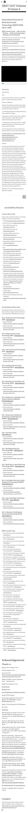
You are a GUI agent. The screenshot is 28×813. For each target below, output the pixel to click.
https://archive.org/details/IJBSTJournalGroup (13, 49)
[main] (14, 8)
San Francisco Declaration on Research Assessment (14, 39)
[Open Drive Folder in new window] (24, 197)
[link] (14, 75)
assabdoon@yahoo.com (8, 140)
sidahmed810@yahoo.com (8, 139)
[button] (1, 2)
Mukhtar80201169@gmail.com (10, 137)
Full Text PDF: (5, 89)
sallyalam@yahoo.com (19, 133)
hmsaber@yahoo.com (7, 133)
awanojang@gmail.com (8, 135)
